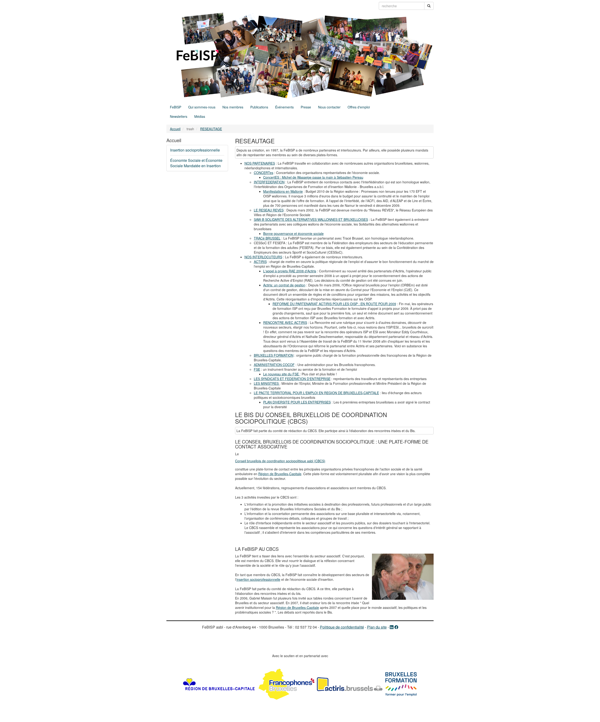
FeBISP (175, 107)
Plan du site (377, 627)
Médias (199, 116)
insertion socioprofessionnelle (258, 579)
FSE (257, 369)
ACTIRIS (260, 261)
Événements (284, 107)
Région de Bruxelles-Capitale (279, 473)
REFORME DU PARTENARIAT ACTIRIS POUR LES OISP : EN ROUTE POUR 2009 (334, 303)
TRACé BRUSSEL (267, 238)
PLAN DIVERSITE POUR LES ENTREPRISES (297, 402)
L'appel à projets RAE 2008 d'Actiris (289, 271)
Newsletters (178, 116)
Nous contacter (329, 107)
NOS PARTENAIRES (259, 163)
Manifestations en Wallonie (283, 191)
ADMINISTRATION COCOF (274, 364)
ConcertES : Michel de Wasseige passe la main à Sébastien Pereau (313, 177)
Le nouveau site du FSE (281, 374)
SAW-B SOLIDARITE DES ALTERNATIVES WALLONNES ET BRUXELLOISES (311, 219)
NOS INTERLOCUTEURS (263, 257)
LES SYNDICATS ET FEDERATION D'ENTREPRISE (292, 378)
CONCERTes (263, 172)
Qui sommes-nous (201, 107)
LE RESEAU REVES (269, 210)
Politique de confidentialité (342, 627)
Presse (306, 107)
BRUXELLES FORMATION (273, 355)
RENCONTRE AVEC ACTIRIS (285, 322)
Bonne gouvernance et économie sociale (293, 233)
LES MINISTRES (267, 383)
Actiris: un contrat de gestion (284, 285)
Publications (259, 107)
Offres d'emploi (359, 107)
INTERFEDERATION (269, 182)
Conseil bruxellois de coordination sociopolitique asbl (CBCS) (280, 461)
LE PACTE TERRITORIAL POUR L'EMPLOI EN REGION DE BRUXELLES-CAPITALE (316, 392)
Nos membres (232, 107)
